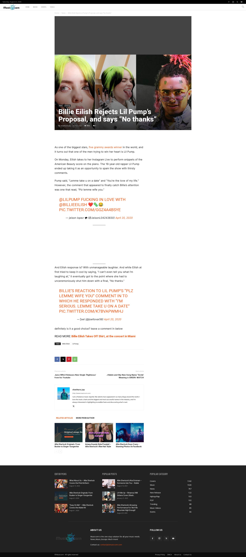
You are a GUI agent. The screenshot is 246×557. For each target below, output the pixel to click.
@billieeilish (73, 204)
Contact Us (187, 555)
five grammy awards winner (105, 147)
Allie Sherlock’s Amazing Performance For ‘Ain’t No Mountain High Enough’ (127, 507)
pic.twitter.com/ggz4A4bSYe (90, 209)
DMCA (169, 555)
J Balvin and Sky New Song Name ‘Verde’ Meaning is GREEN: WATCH (125, 376)
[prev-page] (56, 451)
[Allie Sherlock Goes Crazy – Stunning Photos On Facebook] (130, 432)
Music (35, 7)
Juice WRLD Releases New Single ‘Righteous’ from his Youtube (75, 376)
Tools (52, 7)
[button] (243, 7)
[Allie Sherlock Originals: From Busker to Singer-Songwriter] (69, 432)
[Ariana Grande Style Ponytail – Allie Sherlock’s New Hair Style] (99, 432)
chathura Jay (66, 126)
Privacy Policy (160, 555)
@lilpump (69, 199)
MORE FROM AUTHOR (85, 418)
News (63, 13)
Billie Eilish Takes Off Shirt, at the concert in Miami (103, 336)
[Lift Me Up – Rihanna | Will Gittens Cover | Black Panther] (108, 496)
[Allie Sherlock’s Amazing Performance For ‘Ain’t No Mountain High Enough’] (108, 508)
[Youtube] (241, 2)
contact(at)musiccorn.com (111, 544)
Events (43, 7)
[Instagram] (233, 2)
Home (27, 7)
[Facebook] (229, 2)
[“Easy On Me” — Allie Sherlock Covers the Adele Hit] (61, 508)
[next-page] (60, 451)
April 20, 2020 (124, 217)
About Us (177, 555)
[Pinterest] (68, 359)
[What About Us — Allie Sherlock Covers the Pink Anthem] (61, 483)
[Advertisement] (123, 35)
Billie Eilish (66, 344)
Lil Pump (76, 344)
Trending (67, 105)
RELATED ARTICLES (64, 418)
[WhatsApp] (74, 359)
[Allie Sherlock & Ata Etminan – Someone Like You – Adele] (108, 483)
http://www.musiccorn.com (81, 393)
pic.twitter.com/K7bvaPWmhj (91, 311)
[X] (237, 2)
